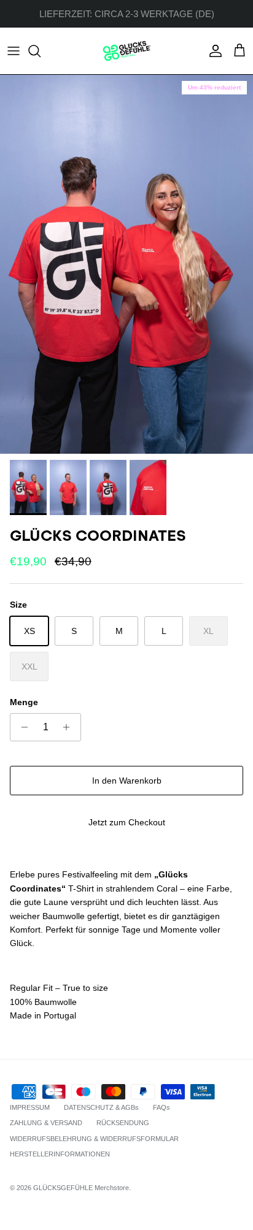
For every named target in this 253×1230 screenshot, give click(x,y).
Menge (24, 702)
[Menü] (13, 50)
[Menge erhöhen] (69, 727)
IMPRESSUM (30, 1107)
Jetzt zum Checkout (126, 822)
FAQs (161, 1107)
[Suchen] (40, 50)
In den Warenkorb (127, 780)
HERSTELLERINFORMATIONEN (60, 1154)
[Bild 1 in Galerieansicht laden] (126, 264)
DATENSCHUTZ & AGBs (101, 1107)
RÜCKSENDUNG (122, 1122)
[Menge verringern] (21, 727)
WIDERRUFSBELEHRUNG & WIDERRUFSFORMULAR (94, 1138)
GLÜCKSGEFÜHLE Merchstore (81, 1187)
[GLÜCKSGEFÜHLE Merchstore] (126, 51)
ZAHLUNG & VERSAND (46, 1122)
